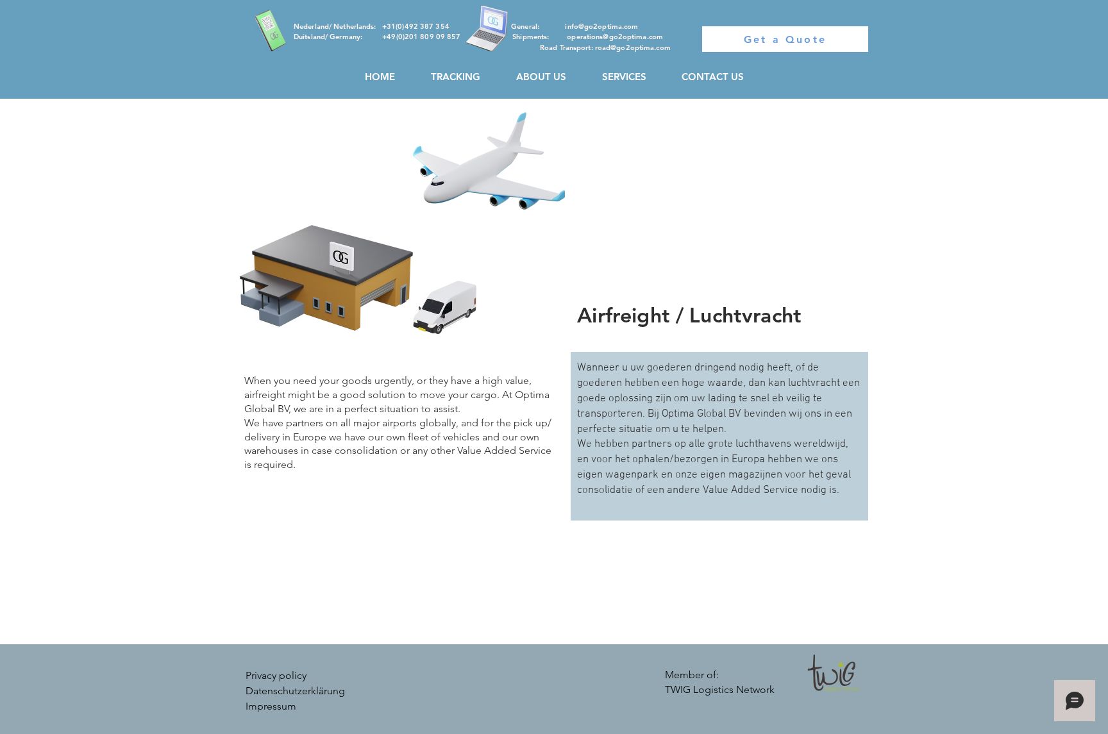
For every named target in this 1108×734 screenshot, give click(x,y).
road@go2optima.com (633, 47)
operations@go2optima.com (615, 36)
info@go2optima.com (601, 26)
